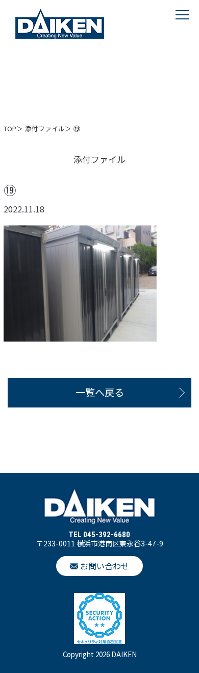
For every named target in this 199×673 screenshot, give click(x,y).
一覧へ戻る (100, 392)
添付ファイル (45, 128)
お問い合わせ (104, 566)
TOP (10, 128)
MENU (182, 25)
